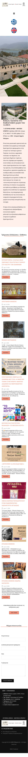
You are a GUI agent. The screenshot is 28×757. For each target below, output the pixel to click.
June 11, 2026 (6, 508)
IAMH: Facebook (14, 749)
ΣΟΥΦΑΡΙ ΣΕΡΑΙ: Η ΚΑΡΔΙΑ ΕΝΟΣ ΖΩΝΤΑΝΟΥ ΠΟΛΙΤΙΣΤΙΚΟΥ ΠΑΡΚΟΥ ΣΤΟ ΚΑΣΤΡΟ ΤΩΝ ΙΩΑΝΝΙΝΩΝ (13, 262)
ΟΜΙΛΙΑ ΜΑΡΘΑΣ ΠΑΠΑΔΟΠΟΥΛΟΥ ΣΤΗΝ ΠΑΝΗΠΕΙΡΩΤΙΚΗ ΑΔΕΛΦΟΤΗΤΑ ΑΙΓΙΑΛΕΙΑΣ (13, 503)
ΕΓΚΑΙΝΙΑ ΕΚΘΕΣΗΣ (8, 544)
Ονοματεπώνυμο (5, 635)
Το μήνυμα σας (4, 662)
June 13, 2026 (6, 466)
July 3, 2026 (6, 343)
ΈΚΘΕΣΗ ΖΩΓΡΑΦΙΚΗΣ (9, 340)
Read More (5, 277)
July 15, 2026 (6, 304)
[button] (14, 13)
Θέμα (2, 653)
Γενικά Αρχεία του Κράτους (10, 731)
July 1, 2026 (6, 389)
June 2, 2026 (6, 586)
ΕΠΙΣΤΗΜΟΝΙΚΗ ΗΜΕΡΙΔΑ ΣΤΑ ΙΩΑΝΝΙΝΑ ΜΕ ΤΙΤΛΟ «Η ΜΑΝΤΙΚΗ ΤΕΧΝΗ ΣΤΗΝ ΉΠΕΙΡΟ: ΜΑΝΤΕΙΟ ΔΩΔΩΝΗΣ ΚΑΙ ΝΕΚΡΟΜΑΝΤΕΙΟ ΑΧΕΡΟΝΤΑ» (13, 381)
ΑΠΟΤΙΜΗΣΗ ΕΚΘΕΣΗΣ (9, 301)
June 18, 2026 (6, 428)
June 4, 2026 (6, 546)
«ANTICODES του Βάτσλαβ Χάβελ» (13, 464)
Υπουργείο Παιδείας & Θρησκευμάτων (12, 733)
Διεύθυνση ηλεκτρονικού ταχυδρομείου (10, 644)
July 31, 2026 (6, 267)
